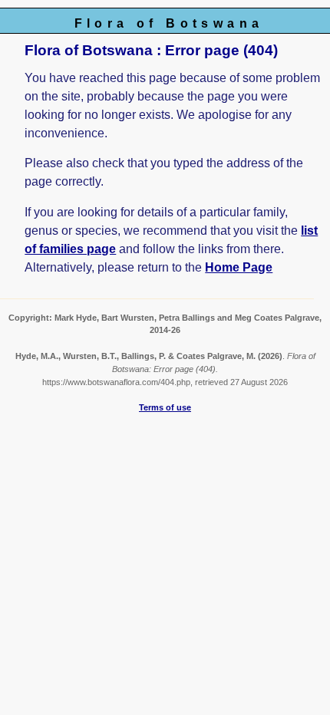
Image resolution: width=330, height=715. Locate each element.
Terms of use (165, 407)
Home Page (238, 267)
